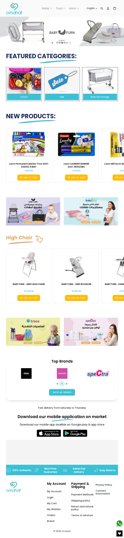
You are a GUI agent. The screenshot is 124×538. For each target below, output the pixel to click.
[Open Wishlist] (119, 533)
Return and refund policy (82, 508)
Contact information (103, 492)
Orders (51, 515)
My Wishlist (54, 509)
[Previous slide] (8, 155)
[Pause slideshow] (52, 42)
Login (50, 497)
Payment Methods (82, 494)
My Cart (52, 503)
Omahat (66, 531)
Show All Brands (62, 392)
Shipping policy (80, 500)
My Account (54, 491)
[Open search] (101, 8)
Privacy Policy (104, 485)
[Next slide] (115, 155)
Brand (50, 521)
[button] (57, 384)
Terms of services (82, 515)
